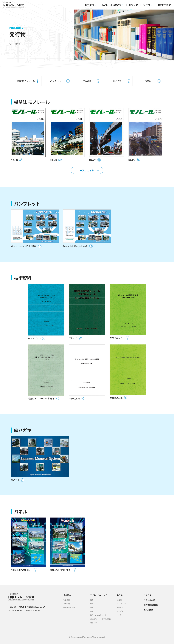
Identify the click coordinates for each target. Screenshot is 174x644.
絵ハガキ (117, 81)
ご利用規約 (148, 609)
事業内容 (66, 603)
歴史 (91, 600)
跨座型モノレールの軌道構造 (100, 619)
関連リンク (94, 622)
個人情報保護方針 (151, 605)
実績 (91, 611)
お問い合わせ (164, 4)
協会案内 (89, 4)
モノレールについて (111, 4)
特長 (91, 607)
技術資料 (87, 81)
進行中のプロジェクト (98, 615)
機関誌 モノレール (26, 81)
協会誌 (119, 600)
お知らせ (133, 4)
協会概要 (66, 600)
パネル (148, 81)
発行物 (146, 4)
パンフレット (56, 81)
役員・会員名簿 (69, 607)
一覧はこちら (87, 170)
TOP (11, 44)
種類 (91, 603)
